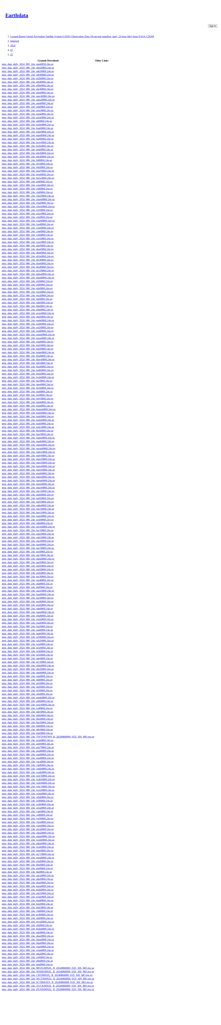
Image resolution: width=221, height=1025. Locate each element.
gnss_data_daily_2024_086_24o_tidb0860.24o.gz (27, 726)
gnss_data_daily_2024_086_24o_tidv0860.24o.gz (27, 729)
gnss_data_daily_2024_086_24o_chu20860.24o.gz (28, 195)
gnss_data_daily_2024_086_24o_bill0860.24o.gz (27, 160)
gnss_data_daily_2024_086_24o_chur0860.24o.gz (28, 203)
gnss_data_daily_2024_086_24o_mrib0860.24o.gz (28, 494)
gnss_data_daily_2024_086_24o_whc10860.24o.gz (28, 786)
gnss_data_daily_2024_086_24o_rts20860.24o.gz (27, 626)
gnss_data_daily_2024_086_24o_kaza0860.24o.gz (28, 886)
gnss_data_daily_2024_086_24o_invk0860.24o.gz (28, 388)
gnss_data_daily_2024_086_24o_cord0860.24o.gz (28, 224)
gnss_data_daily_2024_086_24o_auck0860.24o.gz (28, 117)
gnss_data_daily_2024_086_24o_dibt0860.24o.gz (27, 960)
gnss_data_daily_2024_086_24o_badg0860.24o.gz (28, 124)
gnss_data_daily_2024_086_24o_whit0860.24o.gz (28, 797)
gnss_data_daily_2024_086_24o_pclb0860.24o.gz (27, 914)
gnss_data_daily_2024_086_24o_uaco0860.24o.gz (28, 875)
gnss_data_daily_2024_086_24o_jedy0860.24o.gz (27, 398)
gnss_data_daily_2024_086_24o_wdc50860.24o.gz (28, 775)
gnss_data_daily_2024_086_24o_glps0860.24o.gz (27, 316)
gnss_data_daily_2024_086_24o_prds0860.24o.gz (27, 573)
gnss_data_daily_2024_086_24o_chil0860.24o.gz (27, 188)
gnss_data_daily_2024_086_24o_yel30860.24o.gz (27, 818)
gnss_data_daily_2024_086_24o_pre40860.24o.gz (28, 580)
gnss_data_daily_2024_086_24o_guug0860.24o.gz (28, 338)
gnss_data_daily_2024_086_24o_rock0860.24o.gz (28, 619)
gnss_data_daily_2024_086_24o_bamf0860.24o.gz (28, 135)
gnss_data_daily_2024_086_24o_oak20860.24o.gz (28, 533)
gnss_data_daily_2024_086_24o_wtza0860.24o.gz (28, 807)
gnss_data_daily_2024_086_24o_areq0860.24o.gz (27, 103)
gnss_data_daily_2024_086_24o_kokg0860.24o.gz (28, 420)
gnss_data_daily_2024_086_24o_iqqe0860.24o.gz (27, 850)
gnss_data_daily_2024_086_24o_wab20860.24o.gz (28, 779)
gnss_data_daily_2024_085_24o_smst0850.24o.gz (28, 64)
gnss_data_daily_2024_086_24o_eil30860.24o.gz (27, 281)
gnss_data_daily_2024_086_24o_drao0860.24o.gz (28, 882)
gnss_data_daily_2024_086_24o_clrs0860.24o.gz (27, 217)
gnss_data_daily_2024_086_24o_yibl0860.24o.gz (27, 911)
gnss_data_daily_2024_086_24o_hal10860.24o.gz (27, 345)
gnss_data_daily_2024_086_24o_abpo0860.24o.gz (28, 67)
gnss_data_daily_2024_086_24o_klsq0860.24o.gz (27, 405)
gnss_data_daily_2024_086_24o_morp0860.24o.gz (28, 484)
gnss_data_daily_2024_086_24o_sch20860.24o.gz (28, 640)
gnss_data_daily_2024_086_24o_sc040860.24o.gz (28, 637)
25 (11, 54)
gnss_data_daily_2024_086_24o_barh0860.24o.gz (28, 138)
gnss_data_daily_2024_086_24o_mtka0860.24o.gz (28, 505)
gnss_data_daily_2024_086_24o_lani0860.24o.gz (27, 964)
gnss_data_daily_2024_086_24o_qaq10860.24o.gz (28, 590)
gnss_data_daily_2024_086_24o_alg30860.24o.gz (27, 89)
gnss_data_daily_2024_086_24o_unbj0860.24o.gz (28, 743)
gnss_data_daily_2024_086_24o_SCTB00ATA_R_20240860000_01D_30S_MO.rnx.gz (47, 982)
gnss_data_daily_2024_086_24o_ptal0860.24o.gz (27, 583)
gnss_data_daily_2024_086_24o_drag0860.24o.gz (28, 263)
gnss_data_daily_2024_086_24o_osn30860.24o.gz (28, 541)
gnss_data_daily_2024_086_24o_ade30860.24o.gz (28, 71)
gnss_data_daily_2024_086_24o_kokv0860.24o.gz (28, 427)
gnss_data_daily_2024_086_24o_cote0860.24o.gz (27, 231)
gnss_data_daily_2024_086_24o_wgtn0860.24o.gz (28, 793)
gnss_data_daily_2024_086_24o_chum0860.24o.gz (28, 199)
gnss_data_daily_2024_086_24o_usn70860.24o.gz (28, 747)
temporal (14, 41)
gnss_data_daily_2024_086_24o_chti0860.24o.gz (27, 192)
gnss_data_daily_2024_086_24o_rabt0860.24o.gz (27, 608)
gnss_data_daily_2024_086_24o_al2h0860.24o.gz (27, 78)
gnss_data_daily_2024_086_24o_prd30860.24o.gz (28, 569)
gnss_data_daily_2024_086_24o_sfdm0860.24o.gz (28, 665)
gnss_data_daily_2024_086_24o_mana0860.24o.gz (28, 445)
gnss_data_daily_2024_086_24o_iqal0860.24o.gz (27, 391)
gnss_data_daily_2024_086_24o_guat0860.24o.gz (27, 341)
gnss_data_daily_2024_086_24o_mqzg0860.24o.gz (28, 487)
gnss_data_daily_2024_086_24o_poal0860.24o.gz (27, 861)
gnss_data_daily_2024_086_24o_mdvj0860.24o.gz (28, 455)
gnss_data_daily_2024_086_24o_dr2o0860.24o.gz (28, 256)
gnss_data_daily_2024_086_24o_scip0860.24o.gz (27, 644)
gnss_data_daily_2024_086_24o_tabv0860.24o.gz (27, 711)
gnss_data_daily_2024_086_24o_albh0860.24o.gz (27, 85)
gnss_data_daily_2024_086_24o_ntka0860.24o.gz (27, 953)
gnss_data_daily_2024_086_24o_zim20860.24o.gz (28, 832)
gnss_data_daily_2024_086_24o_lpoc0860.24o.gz (27, 434)
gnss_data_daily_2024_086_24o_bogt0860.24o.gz (28, 174)
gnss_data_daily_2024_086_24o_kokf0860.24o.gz (28, 416)
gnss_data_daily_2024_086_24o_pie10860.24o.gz (27, 555)
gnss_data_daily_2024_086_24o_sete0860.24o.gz (27, 658)
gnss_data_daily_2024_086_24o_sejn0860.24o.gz (27, 654)
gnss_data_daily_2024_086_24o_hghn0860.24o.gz (28, 352)
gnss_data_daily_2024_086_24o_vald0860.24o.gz (27, 765)
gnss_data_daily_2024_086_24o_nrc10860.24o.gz (28, 530)
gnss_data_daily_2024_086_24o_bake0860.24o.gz (28, 131)
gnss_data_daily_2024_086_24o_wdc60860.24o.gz (28, 783)
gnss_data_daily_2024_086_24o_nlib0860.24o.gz (27, 523)
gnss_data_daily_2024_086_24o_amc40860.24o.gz (28, 96)
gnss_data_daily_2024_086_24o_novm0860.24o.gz (28, 526)
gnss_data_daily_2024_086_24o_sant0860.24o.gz (27, 630)
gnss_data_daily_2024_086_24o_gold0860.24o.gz (28, 331)
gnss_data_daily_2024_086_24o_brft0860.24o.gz (27, 181)
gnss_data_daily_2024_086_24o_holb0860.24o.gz (28, 370)
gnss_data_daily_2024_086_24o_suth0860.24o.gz (27, 701)
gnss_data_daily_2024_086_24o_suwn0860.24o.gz (28, 704)
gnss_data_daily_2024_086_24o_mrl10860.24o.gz (28, 501)
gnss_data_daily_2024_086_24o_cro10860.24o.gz (28, 238)
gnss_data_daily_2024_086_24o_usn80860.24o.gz (28, 751)
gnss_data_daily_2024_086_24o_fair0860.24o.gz (27, 299)
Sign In (212, 26)
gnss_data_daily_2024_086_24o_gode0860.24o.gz (28, 320)
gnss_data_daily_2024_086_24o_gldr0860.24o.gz (27, 918)
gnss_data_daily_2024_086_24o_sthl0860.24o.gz (27, 679)
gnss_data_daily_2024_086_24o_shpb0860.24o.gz (28, 672)
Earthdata (16, 15)
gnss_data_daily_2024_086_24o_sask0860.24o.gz (27, 633)
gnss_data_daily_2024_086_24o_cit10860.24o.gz (27, 210)
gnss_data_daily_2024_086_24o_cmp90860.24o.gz (28, 220)
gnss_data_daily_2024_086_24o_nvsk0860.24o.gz (28, 847)
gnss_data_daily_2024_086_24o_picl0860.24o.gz (27, 551)
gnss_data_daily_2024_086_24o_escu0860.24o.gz (28, 292)
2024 (12, 45)
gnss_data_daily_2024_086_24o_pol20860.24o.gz (28, 562)
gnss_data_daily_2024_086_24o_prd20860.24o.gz (28, 566)
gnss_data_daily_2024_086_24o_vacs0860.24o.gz (28, 761)
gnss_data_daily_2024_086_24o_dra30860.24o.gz (28, 259)
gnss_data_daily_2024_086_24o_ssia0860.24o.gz (27, 676)
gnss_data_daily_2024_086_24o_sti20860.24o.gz (27, 686)
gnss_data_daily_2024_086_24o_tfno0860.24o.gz (27, 719)
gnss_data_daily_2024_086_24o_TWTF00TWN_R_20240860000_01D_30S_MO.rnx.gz (48, 736)
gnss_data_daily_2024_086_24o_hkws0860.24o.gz (28, 359)
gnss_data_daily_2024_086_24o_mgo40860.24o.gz (28, 466)
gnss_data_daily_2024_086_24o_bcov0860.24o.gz (28, 142)
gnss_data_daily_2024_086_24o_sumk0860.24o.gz (28, 697)
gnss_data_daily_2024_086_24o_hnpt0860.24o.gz (28, 366)
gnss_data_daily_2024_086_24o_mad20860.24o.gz (28, 437)
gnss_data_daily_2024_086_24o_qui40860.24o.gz (28, 601)
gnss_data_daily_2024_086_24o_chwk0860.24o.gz (28, 206)
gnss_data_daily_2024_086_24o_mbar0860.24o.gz (28, 843)
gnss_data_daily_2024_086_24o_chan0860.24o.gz (28, 946)
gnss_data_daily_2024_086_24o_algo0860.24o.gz (27, 92)
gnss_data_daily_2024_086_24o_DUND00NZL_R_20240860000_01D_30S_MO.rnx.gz (48, 989)
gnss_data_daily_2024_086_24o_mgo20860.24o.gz (28, 459)
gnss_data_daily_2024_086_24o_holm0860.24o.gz (28, 928)
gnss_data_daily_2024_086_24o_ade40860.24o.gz (28, 74)
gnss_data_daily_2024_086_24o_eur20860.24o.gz (28, 295)
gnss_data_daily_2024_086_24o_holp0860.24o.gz (28, 889)
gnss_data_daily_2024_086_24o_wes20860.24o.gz (28, 790)
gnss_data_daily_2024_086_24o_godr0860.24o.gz (28, 324)
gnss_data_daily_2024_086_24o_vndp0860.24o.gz (28, 768)
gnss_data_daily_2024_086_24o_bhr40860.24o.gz (28, 156)
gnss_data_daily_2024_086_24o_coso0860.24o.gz (28, 227)
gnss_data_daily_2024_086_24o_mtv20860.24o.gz (28, 509)
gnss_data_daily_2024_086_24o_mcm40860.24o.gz (28, 448)
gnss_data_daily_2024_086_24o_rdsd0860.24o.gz (27, 615)
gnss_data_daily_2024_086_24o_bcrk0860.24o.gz (28, 146)
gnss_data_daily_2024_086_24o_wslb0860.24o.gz (28, 804)
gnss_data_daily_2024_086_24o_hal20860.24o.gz (27, 348)
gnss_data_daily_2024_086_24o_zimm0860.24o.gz (28, 836)
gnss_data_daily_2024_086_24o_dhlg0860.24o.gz (28, 252)
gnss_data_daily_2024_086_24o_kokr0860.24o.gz (28, 423)
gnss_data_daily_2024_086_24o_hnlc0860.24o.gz (27, 907)
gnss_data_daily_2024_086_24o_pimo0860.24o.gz (28, 558)
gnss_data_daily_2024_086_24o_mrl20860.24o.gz (28, 498)
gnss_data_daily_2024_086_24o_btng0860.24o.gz (28, 943)
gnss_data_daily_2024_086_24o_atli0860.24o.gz (27, 121)
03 (11, 50)
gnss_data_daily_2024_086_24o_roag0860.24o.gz (28, 622)
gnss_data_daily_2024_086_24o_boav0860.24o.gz (28, 171)
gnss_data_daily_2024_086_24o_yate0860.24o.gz (27, 811)
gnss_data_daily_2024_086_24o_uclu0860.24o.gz (27, 740)
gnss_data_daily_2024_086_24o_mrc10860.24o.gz (28, 491)
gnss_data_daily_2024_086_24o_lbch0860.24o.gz (27, 430)
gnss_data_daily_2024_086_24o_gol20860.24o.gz (28, 327)
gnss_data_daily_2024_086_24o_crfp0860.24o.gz (27, 235)
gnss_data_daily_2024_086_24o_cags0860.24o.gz (28, 185)
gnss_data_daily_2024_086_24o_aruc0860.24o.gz (27, 110)
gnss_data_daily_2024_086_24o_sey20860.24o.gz (28, 662)
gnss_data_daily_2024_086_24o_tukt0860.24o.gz (27, 932)
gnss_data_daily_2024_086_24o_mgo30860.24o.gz (28, 462)
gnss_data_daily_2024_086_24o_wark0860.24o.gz (28, 772)
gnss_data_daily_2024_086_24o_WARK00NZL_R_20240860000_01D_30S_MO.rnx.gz (48, 971)
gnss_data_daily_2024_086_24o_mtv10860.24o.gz (28, 512)
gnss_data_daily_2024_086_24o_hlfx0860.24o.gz (27, 363)
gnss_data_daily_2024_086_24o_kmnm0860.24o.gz (28, 409)
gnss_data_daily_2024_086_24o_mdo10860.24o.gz (28, 452)
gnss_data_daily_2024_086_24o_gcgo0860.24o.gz (28, 313)
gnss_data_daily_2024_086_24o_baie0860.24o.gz (27, 128)
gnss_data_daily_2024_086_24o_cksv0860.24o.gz (28, 213)
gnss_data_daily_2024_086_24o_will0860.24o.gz (27, 800)
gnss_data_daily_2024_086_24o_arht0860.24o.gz (27, 106)
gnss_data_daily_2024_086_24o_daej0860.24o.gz (27, 245)
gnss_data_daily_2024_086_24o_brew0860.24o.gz (28, 178)
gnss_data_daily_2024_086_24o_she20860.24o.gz (28, 669)
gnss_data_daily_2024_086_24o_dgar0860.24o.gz (28, 249)
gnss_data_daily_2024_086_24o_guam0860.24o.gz (28, 334)
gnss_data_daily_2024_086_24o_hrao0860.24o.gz (28, 373)
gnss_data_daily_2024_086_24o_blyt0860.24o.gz (27, 163)
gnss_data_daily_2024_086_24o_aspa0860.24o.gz (28, 114)
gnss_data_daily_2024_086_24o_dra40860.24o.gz (28, 267)
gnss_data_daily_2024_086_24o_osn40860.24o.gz (28, 544)
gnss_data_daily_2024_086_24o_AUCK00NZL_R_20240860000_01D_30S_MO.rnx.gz (48, 985)
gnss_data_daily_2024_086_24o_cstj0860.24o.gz (27, 957)
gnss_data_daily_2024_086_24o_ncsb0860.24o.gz (28, 519)
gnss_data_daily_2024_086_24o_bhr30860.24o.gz (28, 153)
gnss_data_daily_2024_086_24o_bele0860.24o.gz (27, 149)
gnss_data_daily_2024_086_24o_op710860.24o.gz (28, 854)
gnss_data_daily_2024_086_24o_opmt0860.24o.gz (28, 857)
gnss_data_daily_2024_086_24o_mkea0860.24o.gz (28, 477)
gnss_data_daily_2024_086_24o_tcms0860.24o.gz (28, 896)
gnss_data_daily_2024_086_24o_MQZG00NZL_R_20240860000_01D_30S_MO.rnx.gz (48, 968)
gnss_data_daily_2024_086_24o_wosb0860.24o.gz (28, 840)
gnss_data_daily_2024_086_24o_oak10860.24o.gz (28, 537)
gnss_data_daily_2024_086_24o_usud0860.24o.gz (28, 758)
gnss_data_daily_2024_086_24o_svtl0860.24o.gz (27, 708)
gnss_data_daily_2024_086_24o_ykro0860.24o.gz (28, 822)
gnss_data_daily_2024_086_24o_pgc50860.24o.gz (28, 548)
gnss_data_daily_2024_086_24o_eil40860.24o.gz (27, 284)
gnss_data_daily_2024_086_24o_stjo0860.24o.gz (27, 694)
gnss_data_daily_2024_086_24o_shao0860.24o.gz (28, 936)
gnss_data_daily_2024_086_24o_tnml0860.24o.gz (28, 900)
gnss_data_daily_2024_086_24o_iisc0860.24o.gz (27, 380)
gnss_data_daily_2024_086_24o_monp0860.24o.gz (28, 480)
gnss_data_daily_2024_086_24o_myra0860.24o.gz (28, 921)
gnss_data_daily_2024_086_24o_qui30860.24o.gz (28, 598)
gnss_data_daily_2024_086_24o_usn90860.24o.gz (28, 754)
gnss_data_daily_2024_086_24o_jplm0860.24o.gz (28, 402)
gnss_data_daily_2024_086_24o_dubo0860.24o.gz (28, 274)
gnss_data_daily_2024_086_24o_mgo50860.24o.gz (28, 469)
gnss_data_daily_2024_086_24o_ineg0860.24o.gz (27, 384)
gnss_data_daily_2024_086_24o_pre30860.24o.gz (28, 576)
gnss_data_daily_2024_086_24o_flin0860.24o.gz (27, 306)
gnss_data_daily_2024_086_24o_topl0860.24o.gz (27, 868)
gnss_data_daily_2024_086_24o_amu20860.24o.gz (28, 99)
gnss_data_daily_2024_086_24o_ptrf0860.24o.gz (27, 587)
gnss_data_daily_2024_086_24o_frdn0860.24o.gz (27, 309)
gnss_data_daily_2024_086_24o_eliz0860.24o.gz (27, 288)
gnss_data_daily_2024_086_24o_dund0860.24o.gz (28, 277)
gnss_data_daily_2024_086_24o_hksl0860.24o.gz (27, 356)
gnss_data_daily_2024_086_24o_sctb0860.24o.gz (27, 651)
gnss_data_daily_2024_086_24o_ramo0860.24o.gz (28, 612)
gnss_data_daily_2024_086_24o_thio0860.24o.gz (27, 864)
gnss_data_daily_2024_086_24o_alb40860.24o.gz (27, 82)
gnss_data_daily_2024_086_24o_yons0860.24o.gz (28, 825)
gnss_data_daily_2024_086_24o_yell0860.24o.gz (27, 815)
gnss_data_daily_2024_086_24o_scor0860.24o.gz (27, 647)
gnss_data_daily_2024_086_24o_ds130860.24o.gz (28, 270)
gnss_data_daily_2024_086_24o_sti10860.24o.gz (27, 683)
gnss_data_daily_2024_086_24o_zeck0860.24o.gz (28, 829)
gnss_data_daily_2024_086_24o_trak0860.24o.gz (27, 733)
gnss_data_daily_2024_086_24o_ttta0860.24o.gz (27, 872)
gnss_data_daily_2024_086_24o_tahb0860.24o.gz (27, 715)
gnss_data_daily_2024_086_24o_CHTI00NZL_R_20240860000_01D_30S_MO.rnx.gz (47, 975)
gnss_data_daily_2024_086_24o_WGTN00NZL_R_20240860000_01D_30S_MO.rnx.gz (48, 978)
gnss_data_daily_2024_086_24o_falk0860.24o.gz (27, 302)
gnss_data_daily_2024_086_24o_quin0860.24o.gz (28, 605)
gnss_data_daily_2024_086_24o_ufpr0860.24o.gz (27, 879)
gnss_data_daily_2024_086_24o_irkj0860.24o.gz (27, 395)
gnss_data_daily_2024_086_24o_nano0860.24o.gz (28, 516)
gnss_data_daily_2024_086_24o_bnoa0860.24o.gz (28, 939)
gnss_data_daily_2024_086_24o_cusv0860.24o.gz (28, 242)
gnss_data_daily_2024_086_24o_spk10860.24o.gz (28, 893)
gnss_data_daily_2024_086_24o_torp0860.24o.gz (27, 904)
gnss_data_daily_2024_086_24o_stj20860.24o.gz (27, 690)
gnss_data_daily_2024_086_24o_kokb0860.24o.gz (28, 412)
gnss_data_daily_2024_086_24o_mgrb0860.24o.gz (28, 473)
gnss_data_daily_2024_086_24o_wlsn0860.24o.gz (28, 950)
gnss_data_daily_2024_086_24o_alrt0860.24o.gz (27, 925)
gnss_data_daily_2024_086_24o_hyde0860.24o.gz (28, 377)
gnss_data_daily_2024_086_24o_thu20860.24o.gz (28, 722)
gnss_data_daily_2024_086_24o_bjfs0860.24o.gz (27, 167)
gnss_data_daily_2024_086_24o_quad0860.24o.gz (28, 594)
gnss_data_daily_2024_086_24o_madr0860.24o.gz (28, 441)
